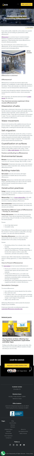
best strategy (7, 266)
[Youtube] (24, 445)
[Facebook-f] (10, 445)
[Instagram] (13, 445)
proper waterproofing (19, 197)
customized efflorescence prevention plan (12, 309)
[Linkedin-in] (17, 445)
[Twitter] (20, 445)
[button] (18, 4)
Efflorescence (5, 37)
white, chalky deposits (13, 150)
